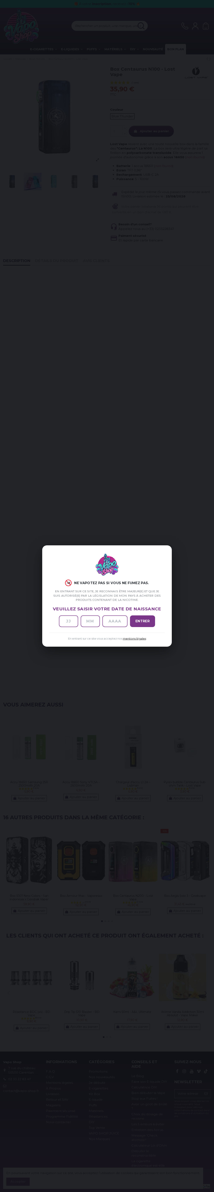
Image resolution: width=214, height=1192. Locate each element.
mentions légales (134, 638)
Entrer (142, 621)
